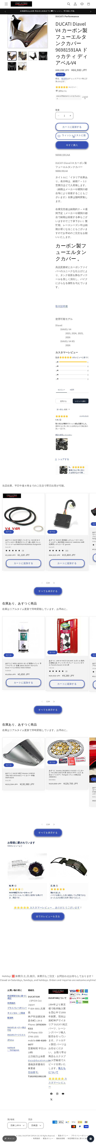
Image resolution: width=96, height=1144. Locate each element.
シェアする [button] (63, 459)
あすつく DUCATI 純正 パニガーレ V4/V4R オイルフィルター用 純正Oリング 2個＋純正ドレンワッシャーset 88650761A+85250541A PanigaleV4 (23, 542)
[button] (6, 4)
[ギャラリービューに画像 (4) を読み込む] (43, 56)
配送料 (64, 78)
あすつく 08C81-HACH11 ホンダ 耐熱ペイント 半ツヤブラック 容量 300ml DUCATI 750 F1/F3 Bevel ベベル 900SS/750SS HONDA (23, 665)
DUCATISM (26, 1136)
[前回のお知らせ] (5, 11)
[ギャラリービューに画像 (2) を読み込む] (22, 56)
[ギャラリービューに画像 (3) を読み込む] (32, 56)
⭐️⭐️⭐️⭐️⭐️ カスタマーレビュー (57, 1082)
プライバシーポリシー (79, 1136)
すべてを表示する (48, 591)
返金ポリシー (63, 1136)
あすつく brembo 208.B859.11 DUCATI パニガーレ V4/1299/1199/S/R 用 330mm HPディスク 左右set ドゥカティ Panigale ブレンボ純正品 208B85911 (66, 774)
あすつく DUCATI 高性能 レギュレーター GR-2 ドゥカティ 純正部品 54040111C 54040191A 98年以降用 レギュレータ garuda (66, 542)
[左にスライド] (42, 583)
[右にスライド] (54, 583)
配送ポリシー (48, 1138)
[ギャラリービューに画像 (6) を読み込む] (22, 66)
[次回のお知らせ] (91, 11)
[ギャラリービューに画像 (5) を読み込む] (12, 66)
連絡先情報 (60, 1138)
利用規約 (36, 1138)
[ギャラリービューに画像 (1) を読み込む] (12, 56)
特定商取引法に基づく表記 (78, 1138)
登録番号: (33, 1072)
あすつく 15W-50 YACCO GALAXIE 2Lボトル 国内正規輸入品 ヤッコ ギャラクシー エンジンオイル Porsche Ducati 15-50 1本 (66, 663)
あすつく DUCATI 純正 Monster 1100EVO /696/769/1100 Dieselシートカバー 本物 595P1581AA (20, 775)
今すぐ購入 (72, 145)
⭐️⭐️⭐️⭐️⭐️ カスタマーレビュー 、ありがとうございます (47, 907)
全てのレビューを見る (48, 916)
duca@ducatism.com (39, 1060)
